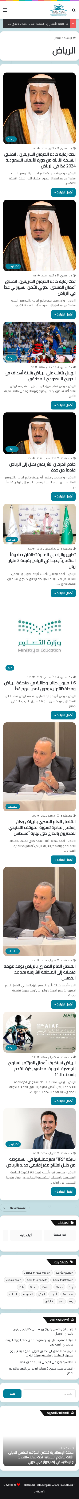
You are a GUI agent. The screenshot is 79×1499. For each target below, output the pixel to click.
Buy (71, 1287)
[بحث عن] (74, 11)
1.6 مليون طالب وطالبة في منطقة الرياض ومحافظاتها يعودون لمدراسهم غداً (40, 685)
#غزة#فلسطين (13, 1279)
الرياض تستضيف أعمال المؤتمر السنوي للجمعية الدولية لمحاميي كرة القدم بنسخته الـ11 (42, 1068)
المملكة (13, 1294)
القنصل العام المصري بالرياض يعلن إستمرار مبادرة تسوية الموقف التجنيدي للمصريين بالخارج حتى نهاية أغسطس (42, 827)
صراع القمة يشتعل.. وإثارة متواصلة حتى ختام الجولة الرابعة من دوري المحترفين (39, 1342)
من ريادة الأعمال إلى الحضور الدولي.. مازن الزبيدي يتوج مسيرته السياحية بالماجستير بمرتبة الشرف (41, 1353)
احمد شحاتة (66, 458)
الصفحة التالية (18, 1207)
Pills (21, 1287)
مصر (61, 1301)
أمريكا (54, 1294)
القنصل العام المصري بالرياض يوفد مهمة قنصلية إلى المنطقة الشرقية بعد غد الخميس (40, 972)
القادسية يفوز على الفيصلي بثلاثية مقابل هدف (46, 1362)
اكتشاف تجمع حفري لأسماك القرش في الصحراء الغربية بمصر (41, 1371)
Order (33, 1287)
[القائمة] (5, 11)
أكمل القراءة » (63, 192)
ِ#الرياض (49, 1301)
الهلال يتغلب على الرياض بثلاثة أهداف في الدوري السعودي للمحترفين (40, 375)
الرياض (42, 1294)
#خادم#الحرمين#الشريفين (37, 1272)
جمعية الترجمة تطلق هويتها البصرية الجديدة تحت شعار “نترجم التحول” (36, 1459)
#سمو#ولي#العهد (37, 1279)
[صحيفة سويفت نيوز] (58, 10)
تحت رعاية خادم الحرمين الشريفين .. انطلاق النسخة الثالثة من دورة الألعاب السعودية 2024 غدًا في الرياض (40, 160)
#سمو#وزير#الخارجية (63, 1279)
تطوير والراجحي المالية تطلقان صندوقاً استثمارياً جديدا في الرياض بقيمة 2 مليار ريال (42, 560)
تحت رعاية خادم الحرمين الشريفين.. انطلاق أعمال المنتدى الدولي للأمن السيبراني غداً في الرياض (40, 287)
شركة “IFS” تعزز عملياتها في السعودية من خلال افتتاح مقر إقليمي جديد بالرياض (41, 1162)
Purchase (68, 1294)
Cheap (59, 1287)
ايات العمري (66, 148)
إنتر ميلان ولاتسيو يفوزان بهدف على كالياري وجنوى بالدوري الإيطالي (43, 1331)
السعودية (28, 1294)
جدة (71, 1301)
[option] (36, 1443)
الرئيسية (68, 37)
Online (46, 1287)
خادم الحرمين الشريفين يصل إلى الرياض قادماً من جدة (42, 467)
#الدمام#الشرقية (64, 1272)
